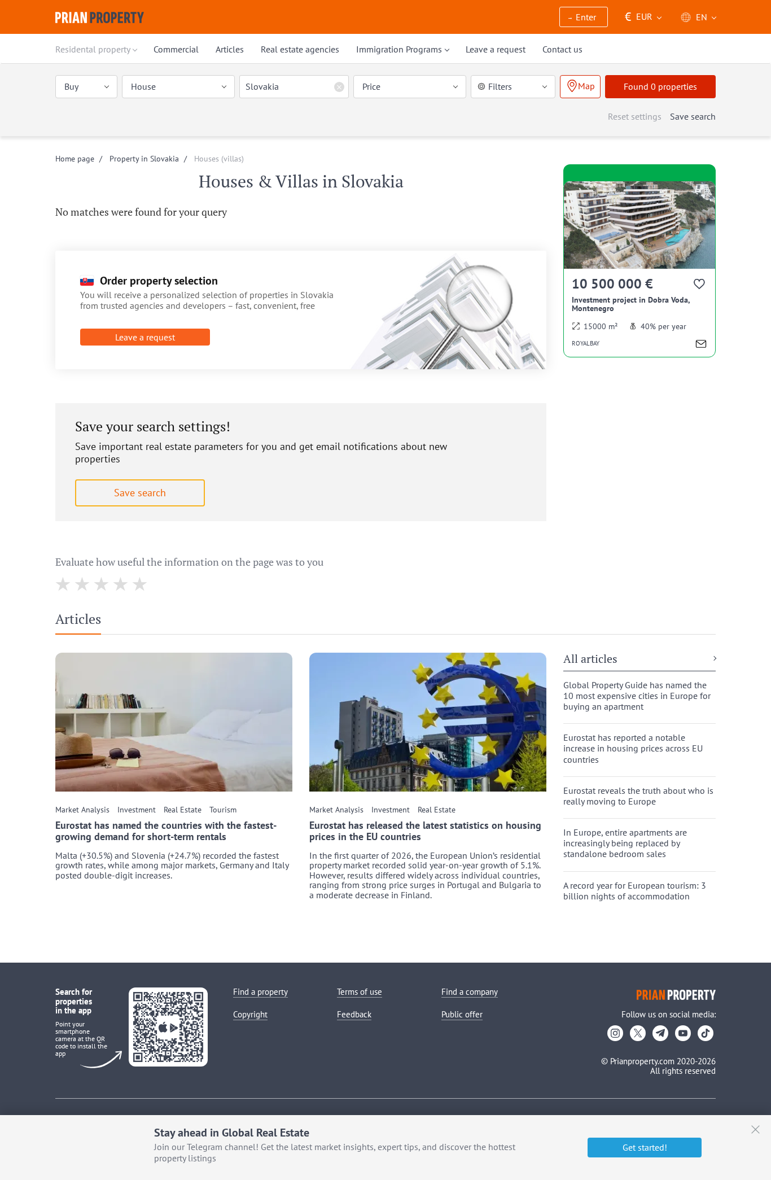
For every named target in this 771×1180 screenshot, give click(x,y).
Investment (136, 810)
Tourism (222, 810)
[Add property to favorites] (700, 286)
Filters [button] (500, 86)
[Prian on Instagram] (615, 1033)
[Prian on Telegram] (660, 1033)
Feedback (354, 1014)
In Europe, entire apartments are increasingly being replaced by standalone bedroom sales (625, 843)
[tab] (82, 621)
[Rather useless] (83, 584)
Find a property (260, 991)
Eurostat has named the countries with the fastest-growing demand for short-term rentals (166, 831)
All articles (590, 659)
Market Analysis (82, 810)
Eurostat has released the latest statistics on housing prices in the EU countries (425, 831)
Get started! (645, 1147)
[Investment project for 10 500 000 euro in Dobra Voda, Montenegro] (639, 269)
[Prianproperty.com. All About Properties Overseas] (99, 17)
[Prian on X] (638, 1033)
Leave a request (145, 337)
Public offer (462, 1014)
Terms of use (359, 991)
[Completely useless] (63, 584)
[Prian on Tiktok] (705, 1033)
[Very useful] (140, 584)
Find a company (469, 991)
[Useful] (121, 584)
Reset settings (635, 116)
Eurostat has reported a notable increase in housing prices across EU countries (633, 748)
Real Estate (182, 810)
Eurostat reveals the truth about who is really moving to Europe (638, 796)
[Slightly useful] (102, 584)
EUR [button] (638, 16)
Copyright (250, 1014)
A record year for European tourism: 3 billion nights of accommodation (634, 891)
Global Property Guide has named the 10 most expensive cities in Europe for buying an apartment (637, 696)
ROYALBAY (585, 343)
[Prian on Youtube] (683, 1033)
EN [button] (701, 17)
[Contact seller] (701, 345)
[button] (583, 18)
